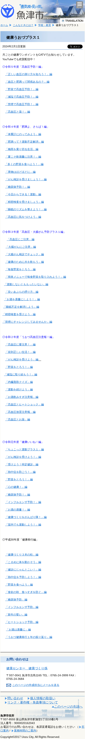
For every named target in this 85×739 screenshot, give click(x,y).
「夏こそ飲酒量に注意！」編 (23, 156)
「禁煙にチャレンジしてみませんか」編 (27, 321)
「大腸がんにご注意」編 (21, 246)
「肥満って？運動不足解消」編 (24, 141)
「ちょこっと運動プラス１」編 (24, 449)
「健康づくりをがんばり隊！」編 (26, 517)
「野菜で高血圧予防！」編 (21, 89)
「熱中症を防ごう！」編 (20, 471)
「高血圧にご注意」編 (20, 239)
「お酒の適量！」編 (17, 509)
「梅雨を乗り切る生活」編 (21, 149)
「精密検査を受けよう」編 (19, 314)
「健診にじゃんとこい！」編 (23, 569)
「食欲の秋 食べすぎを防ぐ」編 (26, 592)
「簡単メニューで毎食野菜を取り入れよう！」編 (35, 276)
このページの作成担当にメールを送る (35, 685)
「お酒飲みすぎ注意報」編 (21, 396)
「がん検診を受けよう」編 (21, 359)
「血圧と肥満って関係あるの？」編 (27, 81)
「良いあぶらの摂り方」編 (21, 291)
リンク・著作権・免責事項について (32, 702)
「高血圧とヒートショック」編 (24, 404)
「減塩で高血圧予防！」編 (21, 96)
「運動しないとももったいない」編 (26, 284)
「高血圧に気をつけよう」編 (23, 216)
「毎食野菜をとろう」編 (20, 269)
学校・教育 (44, 25)
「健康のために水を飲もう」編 (24, 261)
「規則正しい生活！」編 (20, 352)
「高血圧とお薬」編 (17, 419)
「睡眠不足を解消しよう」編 (21, 306)
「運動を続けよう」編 (19, 389)
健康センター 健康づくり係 (26, 668)
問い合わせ (15, 698)
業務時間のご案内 (25, 730)
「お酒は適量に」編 (18, 629)
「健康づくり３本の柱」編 (21, 554)
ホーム (4, 25)
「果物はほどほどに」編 (20, 171)
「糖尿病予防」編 (16, 599)
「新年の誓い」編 (16, 614)
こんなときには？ (23, 25)
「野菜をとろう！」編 (19, 367)
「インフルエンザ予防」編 (21, 607)
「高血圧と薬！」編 (17, 111)
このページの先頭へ (68, 706)
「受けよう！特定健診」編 (21, 464)
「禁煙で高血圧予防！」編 (21, 104)
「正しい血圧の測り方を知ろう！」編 (28, 74)
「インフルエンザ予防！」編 (23, 502)
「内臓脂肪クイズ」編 (19, 382)
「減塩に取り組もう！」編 (20, 374)
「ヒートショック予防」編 (21, 622)
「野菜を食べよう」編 (19, 584)
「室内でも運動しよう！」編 (23, 524)
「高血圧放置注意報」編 (20, 411)
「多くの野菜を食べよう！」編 (24, 164)
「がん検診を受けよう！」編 (23, 456)
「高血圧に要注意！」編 (20, 344)
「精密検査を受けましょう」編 (24, 201)
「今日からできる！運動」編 (23, 194)
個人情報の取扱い (42, 698)
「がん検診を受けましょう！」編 (26, 179)
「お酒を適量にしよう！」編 (22, 299)
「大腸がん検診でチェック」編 (24, 254)
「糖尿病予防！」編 (17, 186)
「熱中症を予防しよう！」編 (23, 577)
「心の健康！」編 (16, 486)
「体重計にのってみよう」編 (23, 134)
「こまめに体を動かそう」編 (23, 562)
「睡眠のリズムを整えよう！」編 (26, 209)
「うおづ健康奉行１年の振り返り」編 (28, 637)
